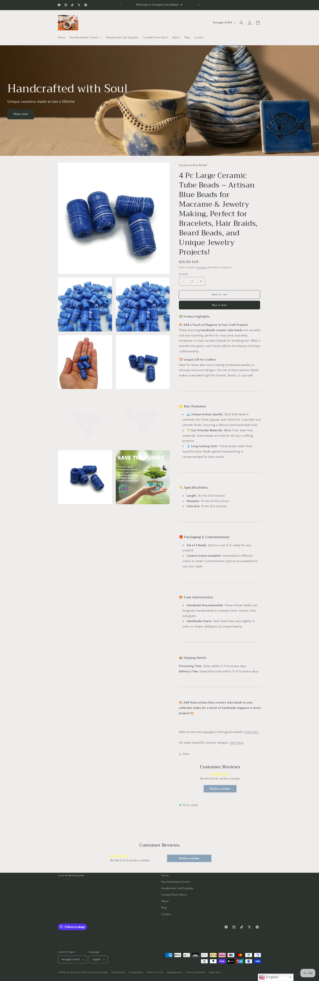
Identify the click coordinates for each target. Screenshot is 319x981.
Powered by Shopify (98, 972)
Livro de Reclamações (71, 875)
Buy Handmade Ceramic (176, 881)
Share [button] (186, 753)
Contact (166, 914)
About (165, 901)
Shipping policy (174, 972)
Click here (251, 732)
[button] (85, 37)
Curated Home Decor (174, 894)
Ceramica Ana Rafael (77, 972)
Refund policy (118, 972)
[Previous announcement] (120, 4)
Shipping (201, 267)
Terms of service (155, 972)
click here (236, 742)
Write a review (220, 788)
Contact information (195, 972)
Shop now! (20, 114)
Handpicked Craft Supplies (177, 888)
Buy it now (219, 304)
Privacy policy (136, 972)
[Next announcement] (199, 4)
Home (165, 875)
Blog (164, 907)
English (272, 977)
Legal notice (215, 972)
